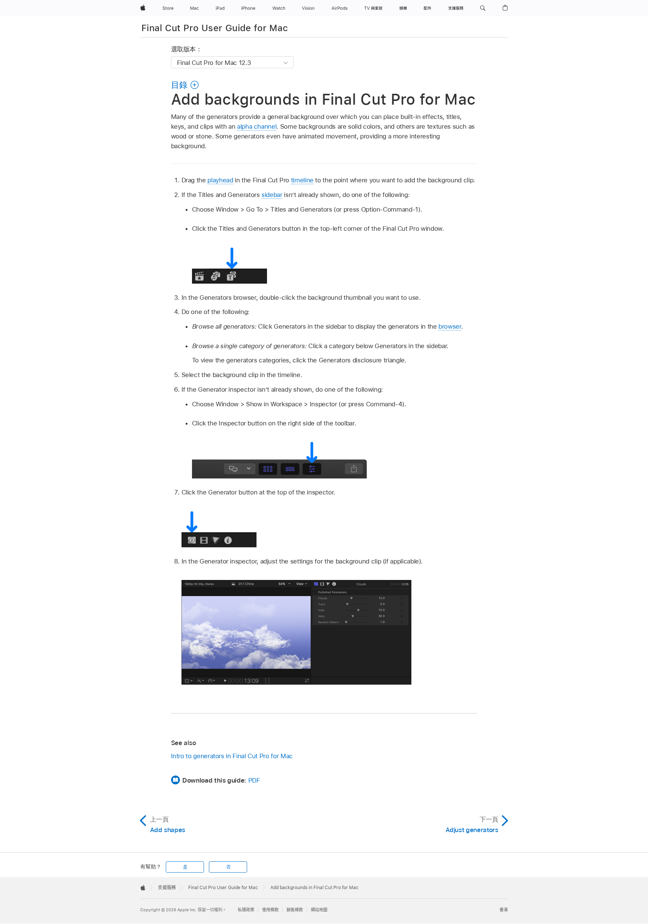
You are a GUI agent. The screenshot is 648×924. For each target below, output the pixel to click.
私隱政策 (246, 909)
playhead (220, 180)
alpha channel (256, 126)
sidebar (271, 194)
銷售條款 (294, 909)
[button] (483, 8)
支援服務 (167, 887)
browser (449, 326)
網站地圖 (319, 909)
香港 (504, 909)
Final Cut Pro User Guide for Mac (214, 28)
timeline (302, 180)
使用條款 (270, 909)
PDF (254, 780)
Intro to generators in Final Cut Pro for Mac (232, 756)
